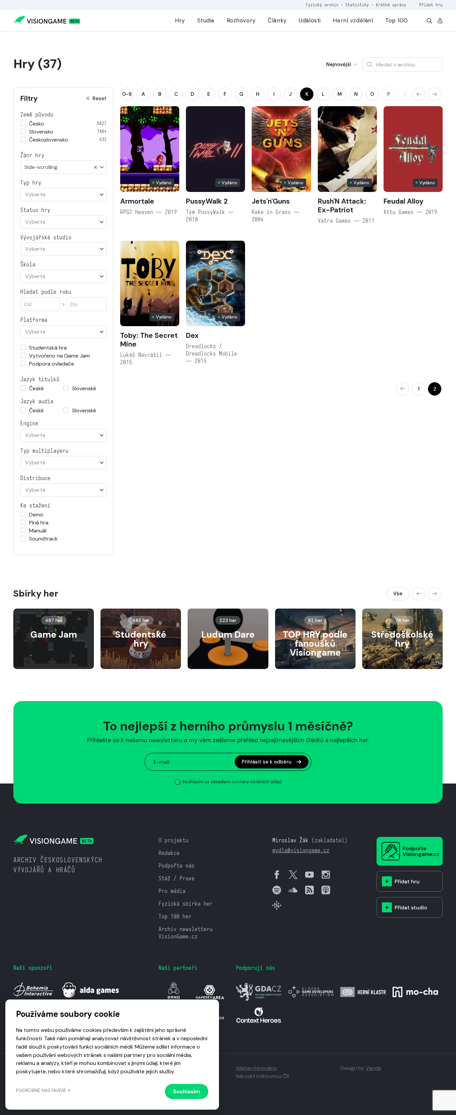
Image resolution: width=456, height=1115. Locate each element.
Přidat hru (431, 5)
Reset (99, 98)
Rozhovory (241, 20)
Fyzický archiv (322, 5)
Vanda (373, 1068)
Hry (180, 20)
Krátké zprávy (391, 5)
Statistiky (357, 5)
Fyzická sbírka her (186, 903)
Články (277, 20)
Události (310, 20)
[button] (418, 94)
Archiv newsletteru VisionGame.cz (186, 933)
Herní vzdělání (353, 20)
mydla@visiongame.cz (300, 850)
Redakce (169, 853)
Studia (205, 20)
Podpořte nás (177, 865)
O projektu (174, 840)
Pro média (172, 891)
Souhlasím (186, 1091)
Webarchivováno (256, 1068)
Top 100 (396, 20)
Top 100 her (175, 916)
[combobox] (63, 167)
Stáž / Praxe (177, 878)
